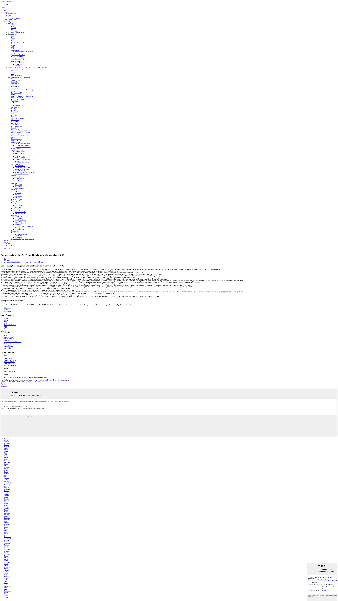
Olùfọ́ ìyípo (37, 381)
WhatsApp (4, 386)
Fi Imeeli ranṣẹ (5, 385)
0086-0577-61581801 (10, 360)
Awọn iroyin (7, 260)
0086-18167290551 (9, 362)
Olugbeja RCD (29, 381)
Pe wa (2, 251)
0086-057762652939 (10, 365)
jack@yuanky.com (10, 1)
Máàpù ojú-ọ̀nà (49, 380)
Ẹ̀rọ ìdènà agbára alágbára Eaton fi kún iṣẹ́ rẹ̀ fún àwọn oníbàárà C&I (23, 262)
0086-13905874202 (9, 358)
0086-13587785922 (9, 363)
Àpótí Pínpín (11, 381)
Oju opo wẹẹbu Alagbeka (62, 380)
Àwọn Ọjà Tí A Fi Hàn (37, 380)
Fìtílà (42, 381)
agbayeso (28, 380)
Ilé (5, 259)
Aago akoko (4, 381)
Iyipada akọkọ (20, 381)
